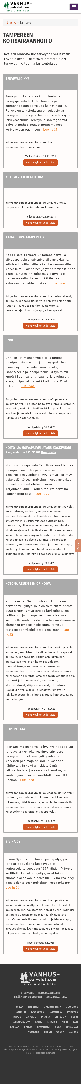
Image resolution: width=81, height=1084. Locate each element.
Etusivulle (27, 993)
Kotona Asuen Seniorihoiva (28, 583)
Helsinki (33, 1007)
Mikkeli (52, 1022)
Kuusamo (60, 1017)
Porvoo (14, 1027)
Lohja (39, 1022)
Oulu (65, 1022)
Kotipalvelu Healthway (25, 177)
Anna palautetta (56, 996)
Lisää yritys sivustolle (28, 996)
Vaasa (60, 1032)
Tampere (33, 1032)
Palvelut (78, 546)
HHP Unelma (15, 729)
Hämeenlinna (52, 1007)
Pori (75, 1022)
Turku (48, 1032)
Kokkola (72, 1012)
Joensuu (20, 1012)
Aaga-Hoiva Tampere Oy (25, 237)
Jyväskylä (37, 1012)
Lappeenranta (21, 1022)
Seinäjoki (72, 1027)
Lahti (74, 1017)
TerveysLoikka (18, 79)
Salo (58, 1027)
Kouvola (31, 1017)
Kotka (17, 1017)
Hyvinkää (72, 1007)
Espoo (19, 1007)
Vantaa (73, 1032)
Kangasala (48, 452)
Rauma (28, 1027)
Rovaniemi (43, 1027)
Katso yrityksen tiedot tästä (40, 162)
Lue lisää (50, 129)
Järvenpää (56, 1012)
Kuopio (45, 1017)
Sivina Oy (13, 841)
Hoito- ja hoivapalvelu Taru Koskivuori (38, 448)
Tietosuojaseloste (49, 993)
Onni (9, 340)
